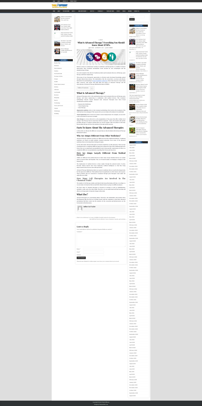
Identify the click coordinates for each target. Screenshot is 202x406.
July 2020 (131, 339)
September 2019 (133, 361)
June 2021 (132, 310)
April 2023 (132, 251)
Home (54, 1)
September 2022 (133, 270)
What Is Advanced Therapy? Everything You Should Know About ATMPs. (101, 43)
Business (56, 65)
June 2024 (132, 214)
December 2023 (133, 230)
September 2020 (133, 334)
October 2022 (132, 267)
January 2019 (132, 382)
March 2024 (132, 222)
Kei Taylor (92, 47)
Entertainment (58, 68)
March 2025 (132, 190)
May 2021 (131, 313)
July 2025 (131, 179)
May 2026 (131, 153)
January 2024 (132, 227)
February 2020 (133, 350)
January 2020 (132, 353)
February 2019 (133, 379)
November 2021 (133, 297)
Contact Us (65, 1)
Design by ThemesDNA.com (101, 404)
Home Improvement (82, 11)
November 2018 (133, 387)
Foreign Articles (58, 76)
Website (79, 254)
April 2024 (132, 219)
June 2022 (132, 278)
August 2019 (132, 363)
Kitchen (56, 87)
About (59, 1)
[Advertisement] (101, 27)
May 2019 (131, 371)
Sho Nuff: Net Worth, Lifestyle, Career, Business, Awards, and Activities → (108, 219)
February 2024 (133, 225)
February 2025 (133, 193)
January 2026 (132, 163)
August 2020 (132, 337)
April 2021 (132, 315)
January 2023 (132, 259)
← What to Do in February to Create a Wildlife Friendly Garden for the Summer (95, 217)
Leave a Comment (109, 47)
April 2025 (132, 187)
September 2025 (133, 174)
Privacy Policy (73, 1)
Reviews (56, 95)
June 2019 (132, 369)
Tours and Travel (110, 11)
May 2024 (131, 217)
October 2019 (132, 358)
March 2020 (132, 347)
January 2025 (132, 195)
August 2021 (132, 305)
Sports (118, 11)
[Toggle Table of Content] (91, 88)
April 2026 (132, 155)
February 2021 (133, 321)
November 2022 (133, 265)
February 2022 (133, 289)
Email (78, 252)
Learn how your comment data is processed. (108, 261)
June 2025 (132, 182)
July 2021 (131, 307)
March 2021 (132, 318)
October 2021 (132, 299)
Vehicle (124, 11)
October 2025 (132, 171)
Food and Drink (66, 11)
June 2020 (132, 342)
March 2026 (132, 158)
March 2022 (132, 286)
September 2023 (133, 238)
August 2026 (132, 145)
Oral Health (57, 92)
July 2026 (131, 147)
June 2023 (132, 246)
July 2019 (131, 366)
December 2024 (133, 198)
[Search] (149, 11)
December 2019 (133, 355)
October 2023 (132, 235)
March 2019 (132, 377)
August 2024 (132, 209)
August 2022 (132, 273)
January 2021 (132, 323)
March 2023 (132, 254)
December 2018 (133, 385)
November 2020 (133, 329)
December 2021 (133, 294)
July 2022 (131, 275)
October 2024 (132, 203)
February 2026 (133, 161)
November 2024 (133, 201)
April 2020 (132, 345)
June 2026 (132, 150)
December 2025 (133, 166)
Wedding (130, 11)
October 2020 (132, 331)
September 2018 (133, 393)
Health (73, 11)
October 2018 (132, 390)
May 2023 (131, 249)
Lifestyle (92, 11)
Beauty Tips (57, 63)
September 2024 (133, 206)
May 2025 (131, 185)
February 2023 (133, 257)
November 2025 (133, 169)
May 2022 (131, 281)
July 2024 (131, 211)
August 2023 (132, 241)
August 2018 (132, 395)
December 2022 (133, 262)
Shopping (56, 97)
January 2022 (132, 291)
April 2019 (132, 374)
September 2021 (133, 302)
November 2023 (133, 233)
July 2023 (131, 243)
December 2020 (133, 326)
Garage (56, 79)
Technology (100, 11)
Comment (79, 231)
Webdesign (57, 111)
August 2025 (132, 177)
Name (78, 249)
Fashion (56, 71)
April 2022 (132, 283)
